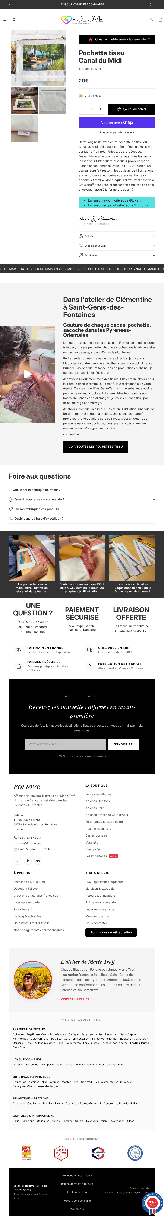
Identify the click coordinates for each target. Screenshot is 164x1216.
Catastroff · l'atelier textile (32, 923)
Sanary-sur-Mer (23, 1086)
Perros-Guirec (88, 1103)
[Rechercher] (14, 19)
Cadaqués (43, 1120)
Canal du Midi (95, 1064)
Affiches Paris (94, 808)
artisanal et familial (91, 180)
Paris (16, 1120)
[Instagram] (17, 861)
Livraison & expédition (100, 888)
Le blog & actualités (27, 916)
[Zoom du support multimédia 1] (38, 58)
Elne (22, 1047)
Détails (89, 236)
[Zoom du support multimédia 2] (24, 100)
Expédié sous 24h (95, 245)
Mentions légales (72, 1175)
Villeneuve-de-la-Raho (49, 1042)
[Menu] (5, 20)
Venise (56, 1120)
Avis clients (23, 909)
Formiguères (91, 1042)
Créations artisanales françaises (36, 895)
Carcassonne (115, 1064)
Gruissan (18, 1064)
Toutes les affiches (98, 794)
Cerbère (18, 1042)
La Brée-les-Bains (127, 1103)
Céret (29, 1042)
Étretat (59, 1103)
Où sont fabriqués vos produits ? (38, 509)
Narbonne (32, 1064)
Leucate (80, 1064)
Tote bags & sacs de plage (104, 821)
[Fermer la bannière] (149, 39)
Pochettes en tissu (98, 828)
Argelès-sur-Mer (36, 1034)
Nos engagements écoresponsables (39, 930)
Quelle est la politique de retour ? (36, 490)
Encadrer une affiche (99, 909)
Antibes (54, 1082)
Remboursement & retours (77, 1183)
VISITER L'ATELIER (78, 999)
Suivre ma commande (100, 902)
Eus (15, 1047)
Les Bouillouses (139, 1042)
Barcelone (28, 1120)
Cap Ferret (33, 1103)
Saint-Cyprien (128, 1034)
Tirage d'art (93, 849)
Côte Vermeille (39, 1038)
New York (92, 1120)
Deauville (71, 1103)
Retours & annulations (100, 895)
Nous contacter (96, 923)
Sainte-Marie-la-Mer (104, 1038)
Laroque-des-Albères (114, 1042)
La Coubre (106, 1103)
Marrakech (117, 1120)
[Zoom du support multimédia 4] (24, 128)
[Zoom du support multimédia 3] (52, 100)
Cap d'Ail (86, 1082)
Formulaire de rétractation (111, 932)
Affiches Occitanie (98, 801)
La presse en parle (27, 902)
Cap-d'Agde (64, 1064)
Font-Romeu (20, 1038)
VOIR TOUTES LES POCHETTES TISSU (95, 446)
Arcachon (19, 1103)
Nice (44, 1082)
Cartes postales (96, 835)
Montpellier (48, 1064)
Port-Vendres (58, 1034)
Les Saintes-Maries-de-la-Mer (113, 1082)
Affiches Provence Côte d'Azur (106, 815)
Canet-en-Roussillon (76, 1038)
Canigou (74, 1034)
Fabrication (91, 255)
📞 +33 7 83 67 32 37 (28, 837)
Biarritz (47, 1103)
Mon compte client (98, 916)
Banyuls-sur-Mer (91, 1034)
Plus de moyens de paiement (117, 132)
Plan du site (77, 1208)
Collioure (18, 1034)
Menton (66, 1082)
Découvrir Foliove (26, 888)
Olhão (130, 1120)
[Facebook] (28, 861)
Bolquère (125, 1038)
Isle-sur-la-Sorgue (47, 1086)
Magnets (91, 842)
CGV (89, 1175)
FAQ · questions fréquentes (104, 882)
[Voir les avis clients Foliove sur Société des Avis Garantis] (135, 1153)
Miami (104, 1120)
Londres (67, 1120)
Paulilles (56, 1038)
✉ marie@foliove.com (28, 843)
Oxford (79, 1120)
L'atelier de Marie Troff (29, 882)
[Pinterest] (38, 861)
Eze (76, 1082)
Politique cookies (77, 1192)
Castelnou (140, 1038)
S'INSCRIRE (123, 744)
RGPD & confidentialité (77, 1200)
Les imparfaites (101, 856)
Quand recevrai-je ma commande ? (39, 499)
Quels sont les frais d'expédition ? (39, 518)
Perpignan (111, 1034)
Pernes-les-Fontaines (26, 1082)
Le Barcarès (73, 1042)
